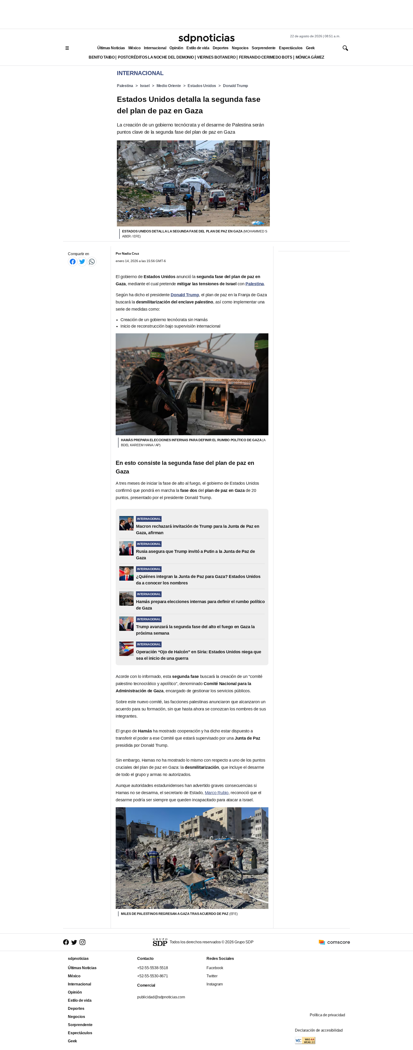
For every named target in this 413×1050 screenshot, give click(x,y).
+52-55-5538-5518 (152, 968)
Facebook (214, 968)
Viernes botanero (216, 57)
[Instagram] (82, 942)
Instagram (214, 984)
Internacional (155, 48)
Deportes (220, 48)
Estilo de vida (197, 48)
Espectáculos (291, 48)
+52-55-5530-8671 (152, 976)
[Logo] (206, 38)
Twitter (211, 976)
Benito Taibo (101, 57)
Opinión (176, 48)
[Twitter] (82, 261)
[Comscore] (334, 942)
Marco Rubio (216, 792)
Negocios (240, 48)
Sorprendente (264, 48)
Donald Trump (235, 86)
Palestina (125, 86)
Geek (310, 48)
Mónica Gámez (310, 57)
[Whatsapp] (92, 261)
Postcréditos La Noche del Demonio (156, 57)
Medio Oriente (169, 86)
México (134, 48)
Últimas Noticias (111, 48)
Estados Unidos (202, 86)
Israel (145, 86)
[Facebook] (72, 261)
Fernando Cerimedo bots (265, 57)
